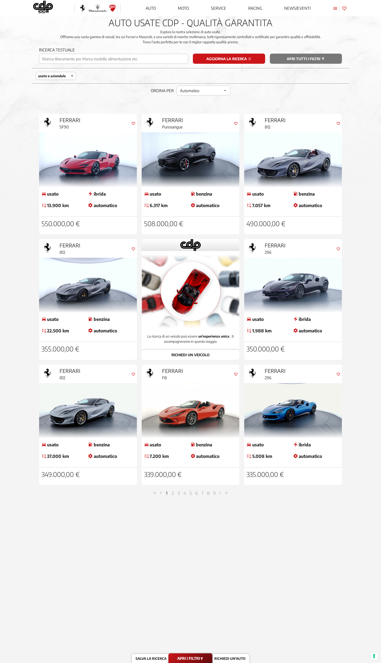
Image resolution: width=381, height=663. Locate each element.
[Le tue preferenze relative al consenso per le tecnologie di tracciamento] (374, 656)
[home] (43, 8)
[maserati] (98, 8)
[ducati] (112, 8)
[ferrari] (83, 8)
